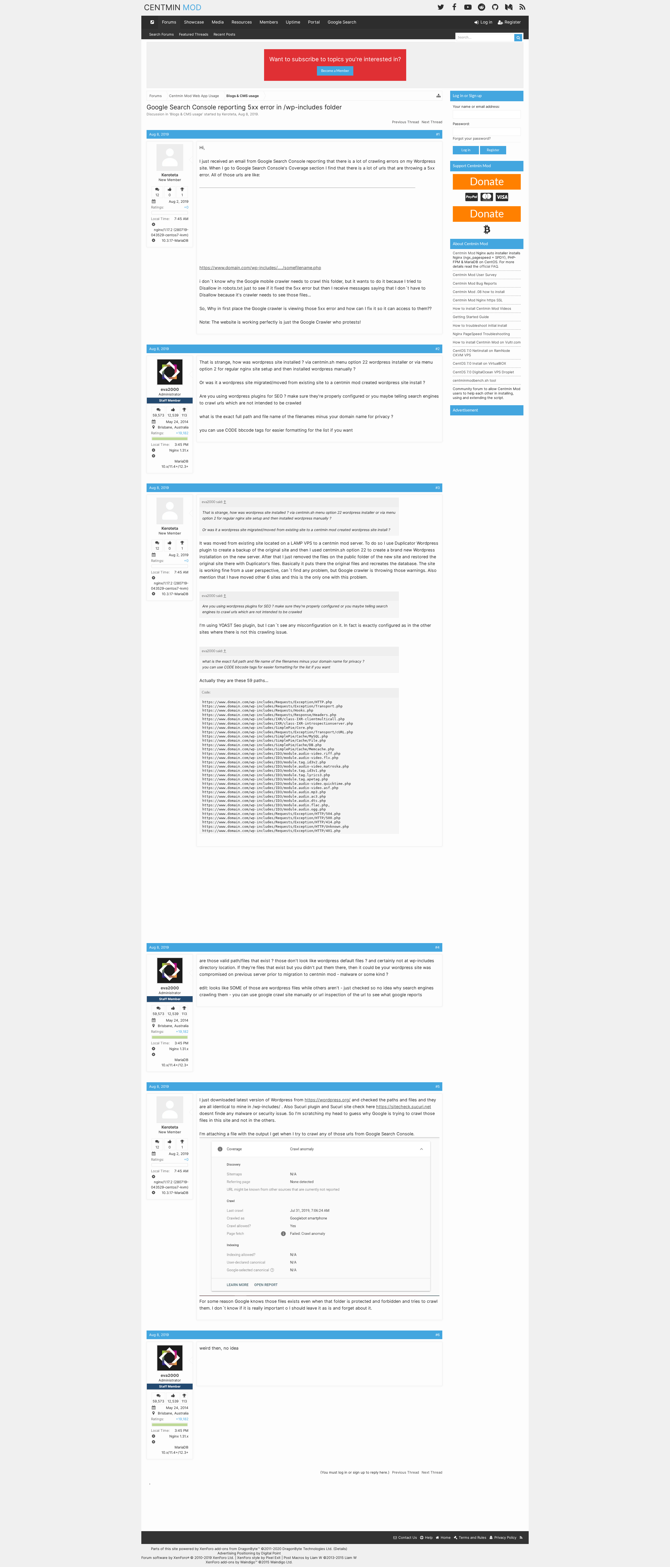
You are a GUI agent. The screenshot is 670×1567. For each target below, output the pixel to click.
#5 (438, 1086)
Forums (169, 22)
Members (269, 22)
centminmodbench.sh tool (474, 380)
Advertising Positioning (236, 1553)
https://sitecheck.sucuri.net (403, 1106)
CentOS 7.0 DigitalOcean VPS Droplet (483, 372)
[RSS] (522, 6)
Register (493, 150)
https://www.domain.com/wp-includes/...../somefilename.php (260, 267)
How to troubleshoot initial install (480, 325)
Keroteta (229, 114)
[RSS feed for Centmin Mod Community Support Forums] (521, 1537)
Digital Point (271, 1553)
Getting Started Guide (471, 317)
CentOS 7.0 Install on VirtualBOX (479, 363)
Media (218, 22)
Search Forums (161, 34)
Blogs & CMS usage (186, 114)
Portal (314, 22)
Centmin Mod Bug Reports (475, 283)
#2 (438, 349)
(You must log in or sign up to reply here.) (354, 1472)
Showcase (194, 22)
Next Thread (432, 122)
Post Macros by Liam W (320, 1557)
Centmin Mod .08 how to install (479, 292)
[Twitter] (440, 6)
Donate (487, 182)
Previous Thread (405, 122)
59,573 (158, 415)
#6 (438, 1335)
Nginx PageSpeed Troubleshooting (481, 334)
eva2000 (170, 389)
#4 (437, 947)
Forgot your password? (472, 138)
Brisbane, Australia (173, 427)
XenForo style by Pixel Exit (259, 1557)
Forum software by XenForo (187, 1557)
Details (340, 1549)
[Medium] (508, 6)
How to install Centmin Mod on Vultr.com (487, 342)
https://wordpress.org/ (327, 1099)
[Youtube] (468, 6)
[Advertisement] (238, 223)
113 (184, 415)
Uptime (293, 22)
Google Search (342, 22)
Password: (461, 124)
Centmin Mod (464, 253)
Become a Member (335, 71)
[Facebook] (454, 6)
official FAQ (488, 266)
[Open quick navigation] (152, 22)
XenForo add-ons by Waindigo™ (231, 1562)
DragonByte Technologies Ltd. (307, 1549)
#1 (438, 134)
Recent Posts (224, 34)
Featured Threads (193, 34)
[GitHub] (495, 6)
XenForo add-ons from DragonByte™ (230, 1549)
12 (157, 195)
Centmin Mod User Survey (474, 275)
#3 (438, 488)
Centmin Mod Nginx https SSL (477, 300)
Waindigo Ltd (281, 1562)
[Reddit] (481, 6)
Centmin (173, 7)
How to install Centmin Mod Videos (482, 308)
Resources (242, 22)
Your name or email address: (476, 106)
